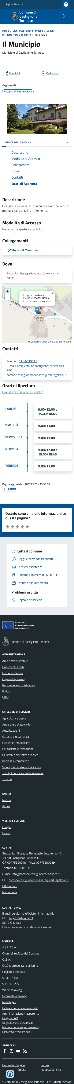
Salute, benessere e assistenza (21, 767)
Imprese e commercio (15, 761)
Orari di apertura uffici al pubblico (22, 392)
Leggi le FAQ (10, 1018)
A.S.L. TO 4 (9, 947)
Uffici (5, 697)
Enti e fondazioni (12, 673)
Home (5, 31)
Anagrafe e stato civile (16, 724)
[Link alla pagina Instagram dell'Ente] (11, 1051)
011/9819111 (28, 361)
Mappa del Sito (51, 1069)
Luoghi (50, 31)
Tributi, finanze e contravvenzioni (22, 773)
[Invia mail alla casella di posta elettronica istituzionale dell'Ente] (36, 874)
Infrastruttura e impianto (16, 35)
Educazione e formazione (18, 748)
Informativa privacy (14, 996)
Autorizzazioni (11, 730)
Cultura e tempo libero (16, 742)
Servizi (45, 1065)
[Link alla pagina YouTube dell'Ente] (18, 1051)
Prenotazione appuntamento (20, 1027)
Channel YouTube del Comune (20, 953)
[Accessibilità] (10, 1074)
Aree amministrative (15, 661)
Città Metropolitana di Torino (20, 965)
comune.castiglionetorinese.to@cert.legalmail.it (37, 375)
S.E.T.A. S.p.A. (10, 977)
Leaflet (34, 341)
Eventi (6, 833)
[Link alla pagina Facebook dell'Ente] (4, 1051)
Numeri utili (9, 892)
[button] (37, 311)
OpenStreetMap (50, 341)
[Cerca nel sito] (62, 16)
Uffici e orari (9, 886)
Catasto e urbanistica (15, 736)
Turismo (7, 779)
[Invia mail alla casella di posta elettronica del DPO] (33, 913)
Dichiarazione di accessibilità (20, 1008)
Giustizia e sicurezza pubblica (20, 755)
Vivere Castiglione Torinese (28, 31)
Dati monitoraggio (13, 1065)
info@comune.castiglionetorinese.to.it (40, 365)
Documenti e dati (13, 667)
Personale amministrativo (18, 685)
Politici (6, 691)
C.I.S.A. (6, 959)
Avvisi (6, 806)
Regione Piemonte (14, 4)
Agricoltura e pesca (14, 718)
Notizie (6, 800)
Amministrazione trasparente (20, 1013)
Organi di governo (13, 679)
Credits (21, 1069)
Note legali (9, 1002)
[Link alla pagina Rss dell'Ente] (25, 1051)
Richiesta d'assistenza (16, 1031)
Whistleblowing (12, 990)
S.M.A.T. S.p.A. (10, 983)
